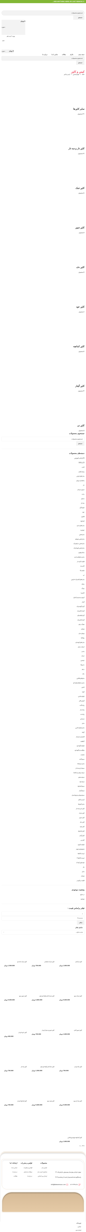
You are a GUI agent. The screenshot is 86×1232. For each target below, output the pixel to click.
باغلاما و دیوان (80, 481)
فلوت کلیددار (80, 561)
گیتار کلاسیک (80, 620)
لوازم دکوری (81, 845)
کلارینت (82, 566)
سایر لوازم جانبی (79, 728)
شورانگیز (82, 508)
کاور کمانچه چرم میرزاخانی (75, 1137)
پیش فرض (81, 472)
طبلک (82, 876)
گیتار (83, 602)
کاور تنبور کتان (78, 1030)
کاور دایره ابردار (22, 1032)
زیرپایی (82, 719)
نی (83, 575)
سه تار (82, 503)
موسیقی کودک (80, 862)
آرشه (83, 732)
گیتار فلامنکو (81, 615)
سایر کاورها (81, 804)
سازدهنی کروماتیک (79, 548)
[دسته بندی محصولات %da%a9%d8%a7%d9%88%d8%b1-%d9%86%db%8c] (43, 254)
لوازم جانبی (76, 74)
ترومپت (82, 530)
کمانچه (82, 521)
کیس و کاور (81, 800)
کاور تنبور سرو (23, 996)
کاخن (82, 687)
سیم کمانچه (81, 786)
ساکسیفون (81, 552)
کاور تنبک (81, 813)
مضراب (82, 755)
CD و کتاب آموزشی (79, 458)
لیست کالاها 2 (80, 858)
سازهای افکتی (80, 678)
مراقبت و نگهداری (79, 750)
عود (83, 512)
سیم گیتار (81, 791)
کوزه (83, 692)
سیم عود (81, 782)
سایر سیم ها (80, 764)
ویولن (82, 629)
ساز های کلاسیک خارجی (77, 579)
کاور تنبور (81, 818)
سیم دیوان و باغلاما (78, 773)
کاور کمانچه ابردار (22, 1101)
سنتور (82, 499)
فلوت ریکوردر (80, 880)
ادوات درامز (81, 647)
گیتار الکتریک (80, 611)
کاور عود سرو (50, 1101)
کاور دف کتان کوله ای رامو (47, 1067)
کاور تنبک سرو (78, 996)
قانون (82, 517)
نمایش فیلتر (79, 927)
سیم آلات (81, 759)
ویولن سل (81, 633)
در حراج (82, 894)
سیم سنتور (81, 777)
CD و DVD (81, 463)
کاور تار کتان (78, 962)
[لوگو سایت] (81, 7)
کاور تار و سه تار (80, 809)
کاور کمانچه (81, 831)
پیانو (83, 584)
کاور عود (82, 827)
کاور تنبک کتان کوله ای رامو (47, 996)
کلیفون (82, 741)
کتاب (83, 467)
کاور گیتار (81, 836)
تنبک (82, 656)
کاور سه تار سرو (78, 1101)
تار (83, 485)
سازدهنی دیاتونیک (78, 543)
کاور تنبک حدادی (22, 962)
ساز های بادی (80, 526)
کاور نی (82, 840)
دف (83, 674)
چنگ (82, 588)
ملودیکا (82, 570)
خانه (83, 74)
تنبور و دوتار (80, 490)
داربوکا (82, 665)
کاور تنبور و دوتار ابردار (48, 1030)
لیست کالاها (81, 854)
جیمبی (82, 660)
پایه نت (82, 714)
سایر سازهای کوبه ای (78, 683)
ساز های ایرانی (80, 476)
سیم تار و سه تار (80, 768)
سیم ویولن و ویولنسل (78, 795)
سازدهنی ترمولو (79, 539)
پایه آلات (82, 705)
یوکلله (82, 638)
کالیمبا (82, 593)
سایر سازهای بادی (79, 557)
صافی (80, 922)
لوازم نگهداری (80, 746)
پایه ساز (82, 710)
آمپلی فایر (81, 701)
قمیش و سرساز (80, 737)
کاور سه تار (24, 1067)
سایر (83, 723)
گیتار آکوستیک (80, 606)
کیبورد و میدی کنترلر (78, 597)
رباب (83, 494)
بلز (83, 867)
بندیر (83, 651)
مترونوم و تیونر (80, 849)
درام (83, 669)
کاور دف (82, 822)
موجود (82, 899)
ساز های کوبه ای (80, 642)
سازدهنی (81, 535)
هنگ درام (81, 624)
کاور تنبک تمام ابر (49, 962)
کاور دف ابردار (78, 1067)
